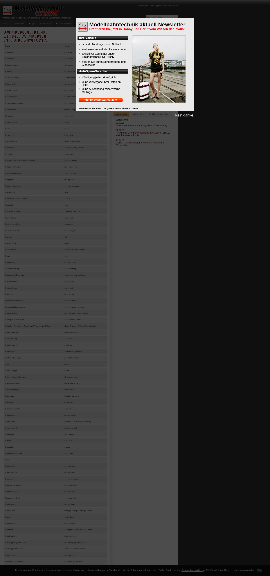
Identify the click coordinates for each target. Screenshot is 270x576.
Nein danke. (184, 115)
